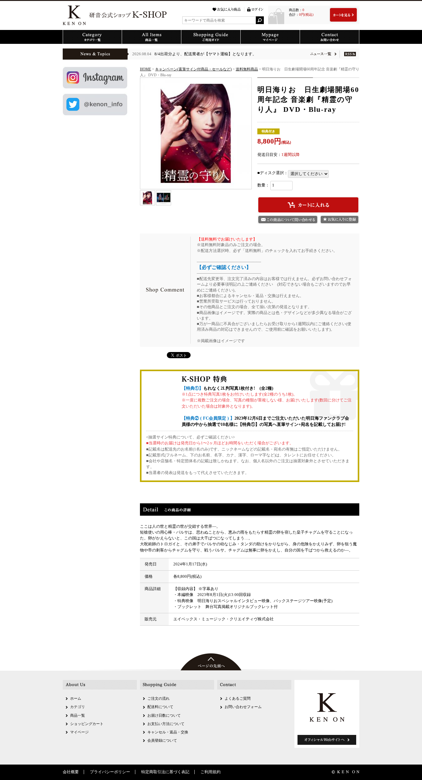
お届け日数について (164, 715)
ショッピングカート (86, 724)
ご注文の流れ (158, 698)
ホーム (75, 698)
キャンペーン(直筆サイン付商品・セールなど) (193, 69)
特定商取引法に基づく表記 (165, 772)
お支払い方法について (165, 724)
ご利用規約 (210, 772)
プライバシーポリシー (110, 772)
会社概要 (71, 772)
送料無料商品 (247, 69)
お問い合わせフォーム (243, 707)
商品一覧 (77, 715)
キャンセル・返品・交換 (167, 732)
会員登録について (162, 740)
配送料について (160, 707)
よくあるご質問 (238, 698)
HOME (145, 69)
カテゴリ (77, 707)
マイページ (79, 732)
